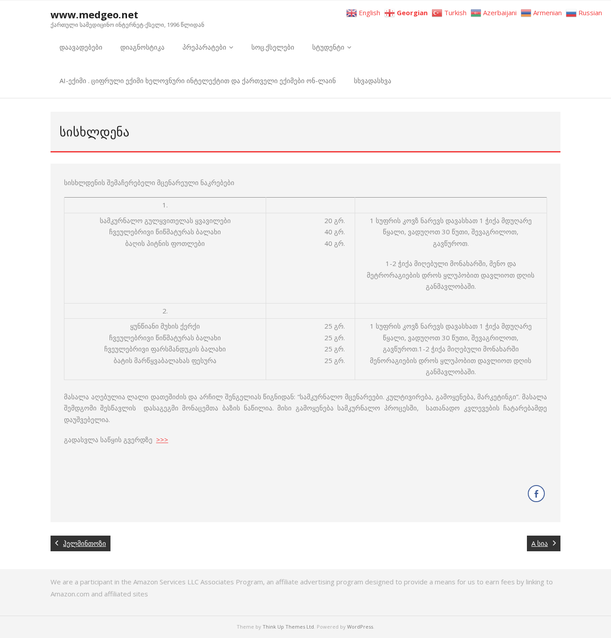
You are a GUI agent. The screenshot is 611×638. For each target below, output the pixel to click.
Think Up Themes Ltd (288, 626)
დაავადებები (80, 46)
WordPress (360, 626)
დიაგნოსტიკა (142, 46)
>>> (162, 439)
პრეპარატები (204, 46)
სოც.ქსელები (272, 46)
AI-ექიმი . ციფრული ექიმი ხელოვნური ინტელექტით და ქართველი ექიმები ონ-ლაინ (197, 80)
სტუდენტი (328, 46)
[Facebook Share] (536, 493)
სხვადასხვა (372, 80)
